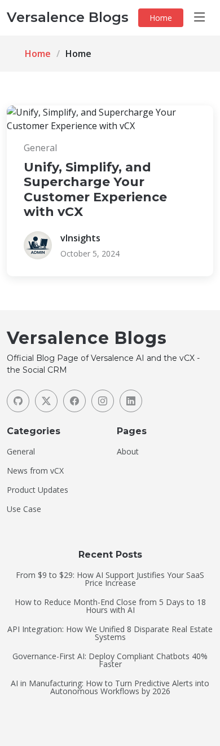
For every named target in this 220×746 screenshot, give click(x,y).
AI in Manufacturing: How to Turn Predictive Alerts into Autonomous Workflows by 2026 (110, 687)
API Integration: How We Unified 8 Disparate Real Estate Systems (110, 633)
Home (160, 17)
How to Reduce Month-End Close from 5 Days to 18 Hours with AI (110, 606)
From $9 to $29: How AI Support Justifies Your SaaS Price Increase (110, 579)
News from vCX (35, 471)
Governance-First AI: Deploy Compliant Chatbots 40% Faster (110, 660)
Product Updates (37, 490)
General (21, 452)
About (128, 452)
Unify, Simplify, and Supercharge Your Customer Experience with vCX (95, 189)
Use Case (24, 509)
